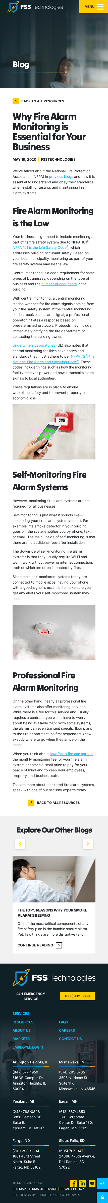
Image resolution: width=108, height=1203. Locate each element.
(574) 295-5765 (72, 1072)
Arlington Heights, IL (30, 1062)
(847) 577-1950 (25, 1072)
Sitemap (19, 1189)
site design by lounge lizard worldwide (47, 1195)
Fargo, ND (21, 1140)
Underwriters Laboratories (34, 345)
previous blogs (61, 176)
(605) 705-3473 (72, 1151)
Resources (23, 1022)
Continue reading (35, 945)
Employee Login (28, 1047)
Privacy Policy (72, 1189)
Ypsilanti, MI (23, 1101)
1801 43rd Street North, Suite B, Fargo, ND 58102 (27, 1161)
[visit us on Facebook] (73, 1183)
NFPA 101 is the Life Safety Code (40, 247)
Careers (67, 1030)
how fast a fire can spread (71, 754)
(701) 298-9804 (26, 1151)
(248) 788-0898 (26, 1111)
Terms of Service (42, 1189)
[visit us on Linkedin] (82, 1183)
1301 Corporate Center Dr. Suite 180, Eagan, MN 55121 (76, 1122)
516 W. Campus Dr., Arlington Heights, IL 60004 (29, 1083)
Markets (21, 1038)
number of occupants (59, 284)
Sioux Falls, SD (72, 1140)
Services (21, 1013)
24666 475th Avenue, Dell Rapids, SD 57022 (77, 1161)
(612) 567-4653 (72, 1111)
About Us (22, 1030)
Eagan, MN (68, 1101)
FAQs (63, 1022)
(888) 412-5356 (77, 996)
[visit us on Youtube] (92, 1183)
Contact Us (70, 1038)
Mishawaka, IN (71, 1062)
